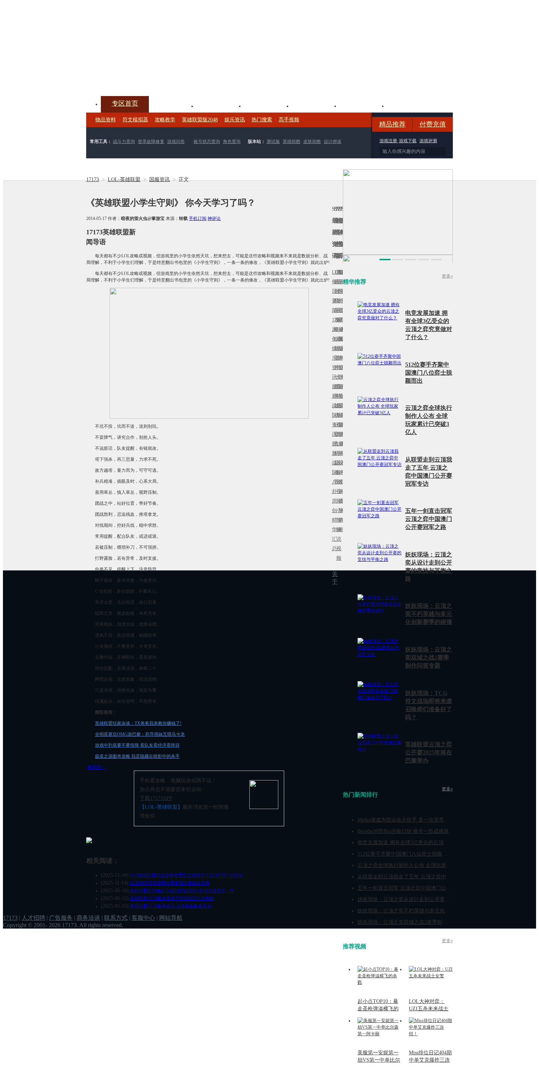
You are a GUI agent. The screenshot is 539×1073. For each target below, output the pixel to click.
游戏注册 (389, 140)
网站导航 (171, 918)
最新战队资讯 (333, 410)
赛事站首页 (342, 291)
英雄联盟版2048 (200, 119)
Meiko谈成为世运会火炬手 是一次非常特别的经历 (414, 820)
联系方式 (116, 918)
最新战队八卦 (333, 467)
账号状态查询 (207, 141)
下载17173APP (156, 798)
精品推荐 (392, 124)
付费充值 (432, 124)
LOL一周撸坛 (342, 501)
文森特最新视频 (337, 405)
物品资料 (105, 119)
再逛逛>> (96, 767)
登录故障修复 (151, 141)
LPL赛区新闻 (342, 339)
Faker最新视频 (337, 348)
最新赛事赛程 (342, 448)
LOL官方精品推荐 (335, 453)
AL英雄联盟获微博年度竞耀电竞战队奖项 (169, 883)
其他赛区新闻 (342, 391)
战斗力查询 (124, 141)
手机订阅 (197, 218)
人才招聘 (33, 918)
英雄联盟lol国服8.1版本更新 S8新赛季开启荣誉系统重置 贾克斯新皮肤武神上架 (143, 78)
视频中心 (173, 105)
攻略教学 (165, 119)
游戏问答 (176, 141)
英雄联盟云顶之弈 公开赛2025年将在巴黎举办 (428, 752)
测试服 (273, 141)
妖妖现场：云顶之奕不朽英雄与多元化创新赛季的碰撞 (428, 614)
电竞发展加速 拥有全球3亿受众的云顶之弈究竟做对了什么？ (426, 842)
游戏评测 (428, 140)
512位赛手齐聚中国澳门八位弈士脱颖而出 (428, 372)
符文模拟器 (135, 119)
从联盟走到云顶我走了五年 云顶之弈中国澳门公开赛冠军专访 (428, 876)
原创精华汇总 (333, 524)
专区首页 (125, 103)
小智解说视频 (337, 534)
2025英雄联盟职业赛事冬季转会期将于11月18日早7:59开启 (186, 875)
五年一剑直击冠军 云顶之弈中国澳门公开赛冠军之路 (428, 519)
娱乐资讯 (234, 119)
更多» (447, 276)
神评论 (214, 218)
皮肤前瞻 (312, 141)
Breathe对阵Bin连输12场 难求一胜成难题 (403, 831)
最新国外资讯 (339, 296)
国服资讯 (159, 179)
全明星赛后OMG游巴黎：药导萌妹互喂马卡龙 (140, 734)
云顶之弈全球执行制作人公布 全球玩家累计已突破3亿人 (421, 865)
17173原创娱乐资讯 (333, 348)
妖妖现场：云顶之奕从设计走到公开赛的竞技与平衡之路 (422, 899)
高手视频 (289, 119)
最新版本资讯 (339, 353)
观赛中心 (268, 105)
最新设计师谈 (339, 467)
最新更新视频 (337, 296)
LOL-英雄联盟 (124, 179)
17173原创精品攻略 (335, 300)
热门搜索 (262, 119)
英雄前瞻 (291, 141)
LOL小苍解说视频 (337, 472)
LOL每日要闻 (333, 291)
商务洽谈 (88, 918)
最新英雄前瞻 (339, 410)
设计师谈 (332, 141)
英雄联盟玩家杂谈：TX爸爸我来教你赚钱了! (138, 723)
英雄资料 (220, 105)
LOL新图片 (335, 353)
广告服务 (61, 918)
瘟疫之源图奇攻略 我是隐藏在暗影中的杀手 (137, 756)
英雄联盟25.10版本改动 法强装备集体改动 (170, 906)
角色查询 (232, 141)
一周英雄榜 (335, 396)
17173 (92, 179)
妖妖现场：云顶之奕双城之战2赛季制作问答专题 (428, 657)
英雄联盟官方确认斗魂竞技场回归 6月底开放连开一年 (182, 890)
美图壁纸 (363, 105)
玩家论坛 (411, 105)
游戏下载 (408, 140)
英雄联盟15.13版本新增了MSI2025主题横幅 (172, 898)
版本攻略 (315, 105)
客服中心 (143, 918)
